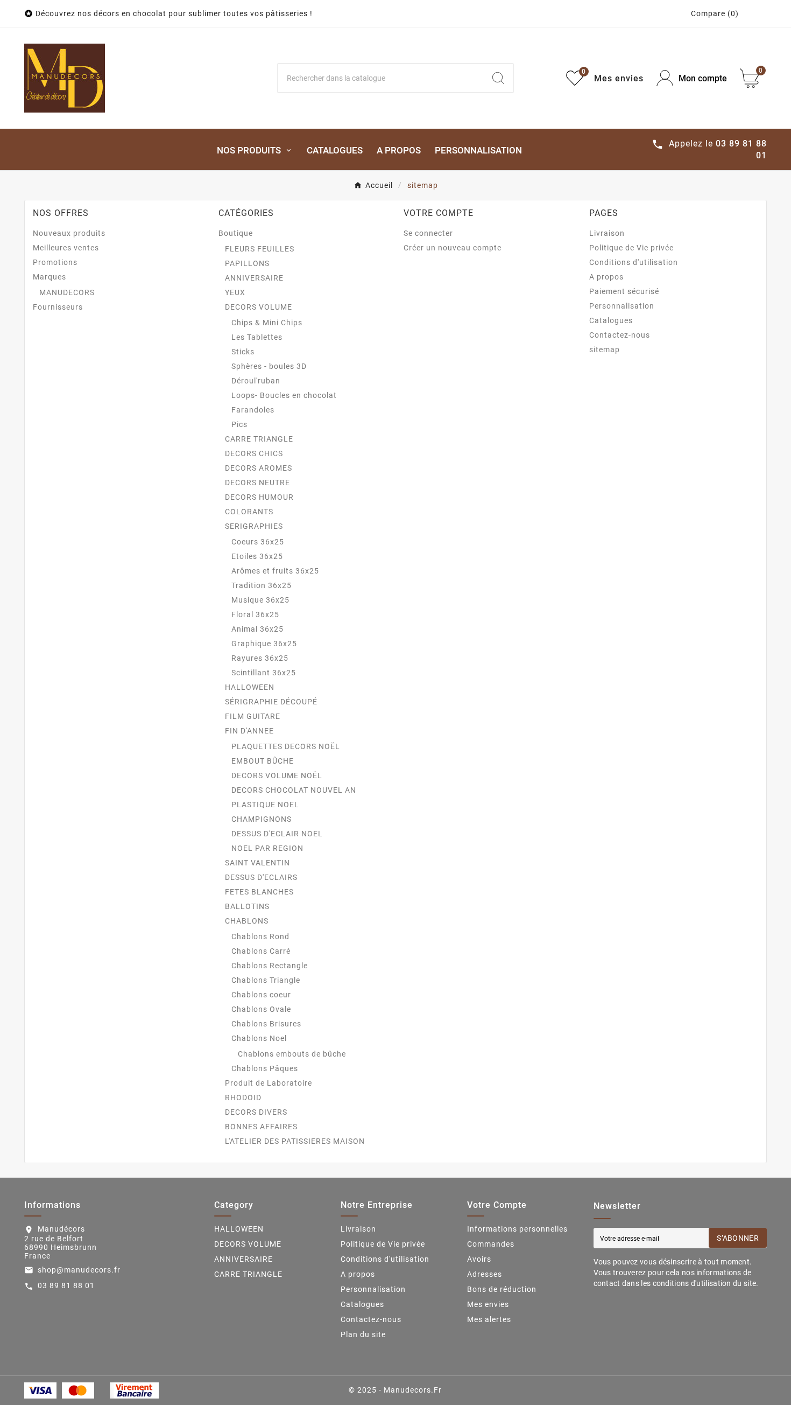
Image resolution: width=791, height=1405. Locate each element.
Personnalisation (621, 306)
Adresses (484, 1274)
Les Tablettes (256, 337)
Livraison (607, 233)
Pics (239, 424)
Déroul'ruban (255, 380)
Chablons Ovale (261, 1009)
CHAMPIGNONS (261, 819)
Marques (49, 276)
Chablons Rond (260, 936)
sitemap (604, 349)
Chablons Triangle (265, 980)
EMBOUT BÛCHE (262, 761)
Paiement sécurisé (624, 291)
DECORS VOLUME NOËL (276, 775)
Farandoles (252, 410)
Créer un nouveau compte (453, 247)
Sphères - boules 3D (269, 366)
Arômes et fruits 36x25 (275, 571)
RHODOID (243, 1097)
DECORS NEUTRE (257, 482)
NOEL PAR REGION (267, 848)
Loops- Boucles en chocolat (284, 395)
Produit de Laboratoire (268, 1083)
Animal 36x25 (257, 629)
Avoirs (479, 1259)
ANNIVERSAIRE (254, 278)
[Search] (498, 78)
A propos (606, 276)
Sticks (243, 351)
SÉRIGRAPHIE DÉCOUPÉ (271, 701)
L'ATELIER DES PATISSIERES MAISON (295, 1141)
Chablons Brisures (266, 1023)
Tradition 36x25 (261, 585)
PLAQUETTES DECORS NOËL (285, 746)
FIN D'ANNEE (249, 730)
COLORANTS (249, 511)
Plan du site (363, 1334)
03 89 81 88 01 (66, 1285)
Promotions (55, 262)
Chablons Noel (259, 1038)
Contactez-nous (619, 335)
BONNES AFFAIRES (261, 1126)
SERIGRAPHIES (254, 526)
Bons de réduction (501, 1289)
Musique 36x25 (260, 600)
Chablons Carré (261, 951)
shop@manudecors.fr (79, 1270)
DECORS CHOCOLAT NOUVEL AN (293, 790)
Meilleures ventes (66, 247)
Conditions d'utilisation (633, 262)
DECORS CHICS (254, 453)
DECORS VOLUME (258, 307)
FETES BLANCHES (259, 891)
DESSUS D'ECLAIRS (261, 877)
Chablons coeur (261, 994)
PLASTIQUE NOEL (265, 804)
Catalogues (611, 320)
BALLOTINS (247, 906)
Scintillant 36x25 (263, 672)
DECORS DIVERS (256, 1112)
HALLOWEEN (249, 687)
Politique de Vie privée (631, 247)
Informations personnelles (517, 1229)
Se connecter (428, 233)
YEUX (235, 292)
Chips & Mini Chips (266, 322)
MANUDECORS (67, 292)
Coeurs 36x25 (257, 541)
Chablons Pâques (264, 1068)
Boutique (235, 233)
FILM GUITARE (252, 716)
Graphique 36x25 (264, 643)
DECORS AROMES (258, 468)
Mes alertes (489, 1319)
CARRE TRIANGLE (259, 439)
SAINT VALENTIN (257, 862)
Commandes (490, 1244)
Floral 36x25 (255, 614)
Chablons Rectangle (269, 965)
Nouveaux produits (69, 233)
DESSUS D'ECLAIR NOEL (277, 833)
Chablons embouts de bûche (292, 1054)
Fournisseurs (58, 307)
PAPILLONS (247, 263)
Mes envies (488, 1304)
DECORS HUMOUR (259, 497)
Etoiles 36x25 (257, 556)
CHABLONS (247, 921)
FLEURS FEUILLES (259, 248)
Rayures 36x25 (259, 658)
